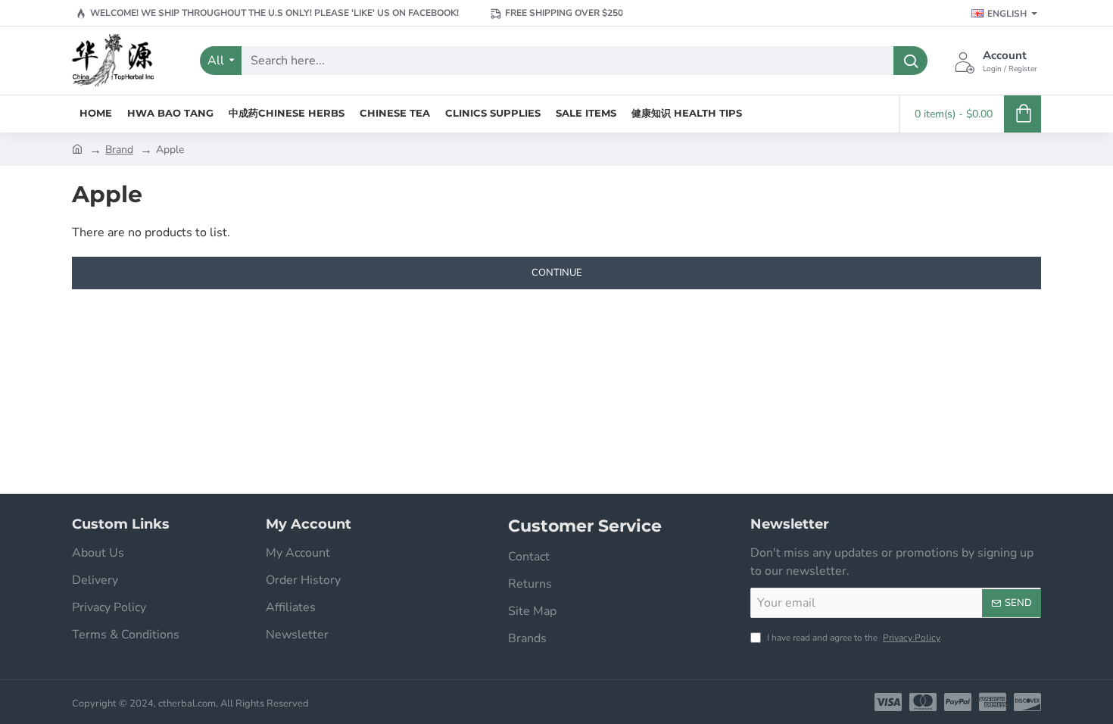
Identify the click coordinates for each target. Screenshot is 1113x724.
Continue (557, 272)
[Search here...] (910, 60)
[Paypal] (957, 702)
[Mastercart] (923, 702)
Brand (119, 149)
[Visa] (888, 702)
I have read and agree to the (852, 638)
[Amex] (992, 702)
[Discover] (1027, 702)
